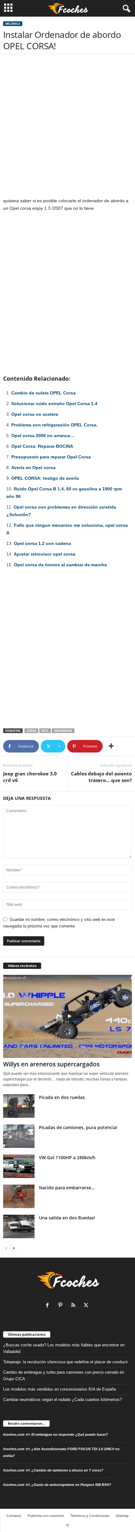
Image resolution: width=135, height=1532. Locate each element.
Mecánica (12, 24)
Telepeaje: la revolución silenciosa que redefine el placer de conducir (65, 1362)
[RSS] (74, 1305)
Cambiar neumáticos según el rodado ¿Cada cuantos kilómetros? (62, 1399)
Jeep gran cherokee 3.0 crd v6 (30, 776)
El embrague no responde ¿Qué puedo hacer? (69, 1434)
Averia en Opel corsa (33, 467)
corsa (31, 731)
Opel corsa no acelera (34, 414)
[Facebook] (48, 1305)
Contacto (14, 1515)
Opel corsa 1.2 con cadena (42, 543)
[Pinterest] (61, 1305)
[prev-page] (6, 1248)
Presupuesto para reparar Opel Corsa (51, 456)
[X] (87, 1305)
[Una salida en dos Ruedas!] (19, 1226)
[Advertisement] (67, 127)
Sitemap (122, 1515)
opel (45, 731)
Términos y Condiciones (89, 1515)
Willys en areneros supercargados (51, 1064)
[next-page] (14, 1248)
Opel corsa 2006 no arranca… (42, 435)
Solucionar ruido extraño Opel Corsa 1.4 (54, 403)
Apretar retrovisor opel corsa (44, 554)
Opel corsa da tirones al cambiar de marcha (60, 564)
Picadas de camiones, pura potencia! (78, 1127)
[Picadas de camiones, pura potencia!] (19, 1136)
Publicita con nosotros (46, 1515)
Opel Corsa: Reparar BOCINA (42, 446)
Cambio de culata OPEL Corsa (43, 392)
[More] (111, 746)
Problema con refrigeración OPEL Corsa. (54, 424)
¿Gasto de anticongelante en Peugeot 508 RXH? (71, 1485)
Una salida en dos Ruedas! (67, 1218)
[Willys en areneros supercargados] (67, 1016)
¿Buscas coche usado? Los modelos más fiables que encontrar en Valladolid (64, 1348)
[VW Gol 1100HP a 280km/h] (19, 1166)
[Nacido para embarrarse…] (19, 1196)
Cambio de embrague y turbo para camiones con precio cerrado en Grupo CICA (63, 1375)
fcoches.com (13, 1434)
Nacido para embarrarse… (66, 1188)
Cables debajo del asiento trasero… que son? (101, 776)
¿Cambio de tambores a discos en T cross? (67, 1470)
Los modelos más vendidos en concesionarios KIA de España (59, 1389)
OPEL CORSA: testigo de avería (45, 478)
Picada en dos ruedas (62, 1097)
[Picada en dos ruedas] (19, 1106)
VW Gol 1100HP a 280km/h (67, 1157)
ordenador (63, 731)
